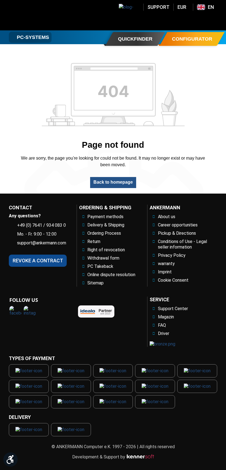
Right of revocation (106, 249)
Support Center (173, 308)
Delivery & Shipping (105, 225)
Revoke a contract (38, 260)
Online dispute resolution (111, 274)
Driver (163, 333)
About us (166, 216)
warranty (166, 263)
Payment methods (105, 216)
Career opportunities (178, 225)
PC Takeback (100, 266)
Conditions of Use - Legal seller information (182, 244)
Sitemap (95, 283)
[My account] (185, 20)
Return (93, 241)
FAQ (162, 325)
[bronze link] (162, 344)
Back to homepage (113, 182)
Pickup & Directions (177, 233)
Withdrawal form (103, 258)
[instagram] (30, 312)
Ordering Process (104, 233)
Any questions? (25, 215)
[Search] (171, 20)
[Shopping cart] (214, 20)
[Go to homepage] (47, 15)
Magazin (166, 317)
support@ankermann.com (41, 242)
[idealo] (96, 311)
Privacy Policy (171, 255)
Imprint (165, 271)
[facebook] (15, 312)
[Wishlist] (199, 20)
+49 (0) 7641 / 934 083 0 (41, 225)
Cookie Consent (173, 280)
